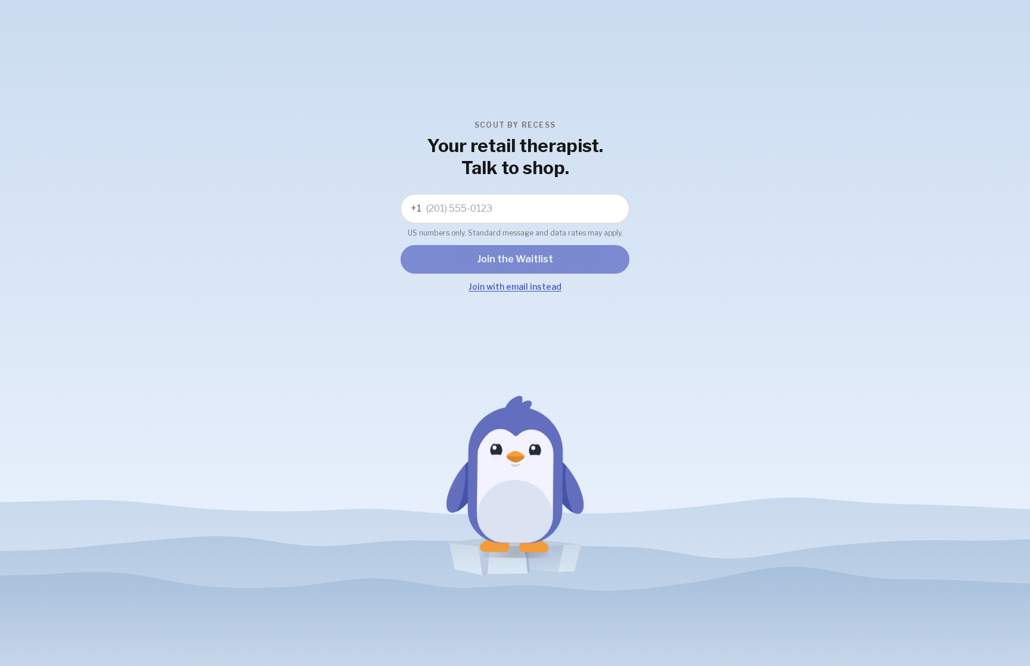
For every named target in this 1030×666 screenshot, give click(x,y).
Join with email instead (515, 286)
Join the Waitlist (515, 259)
